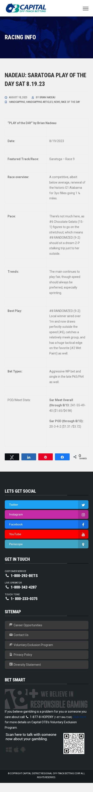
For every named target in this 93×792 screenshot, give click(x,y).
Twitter (13, 504)
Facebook (16, 524)
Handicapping (17, 101)
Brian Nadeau (47, 97)
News (57, 101)
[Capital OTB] (26, 8)
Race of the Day (70, 101)
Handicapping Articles (39, 101)
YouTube (15, 534)
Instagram (16, 514)
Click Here (79, 717)
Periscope (16, 544)
